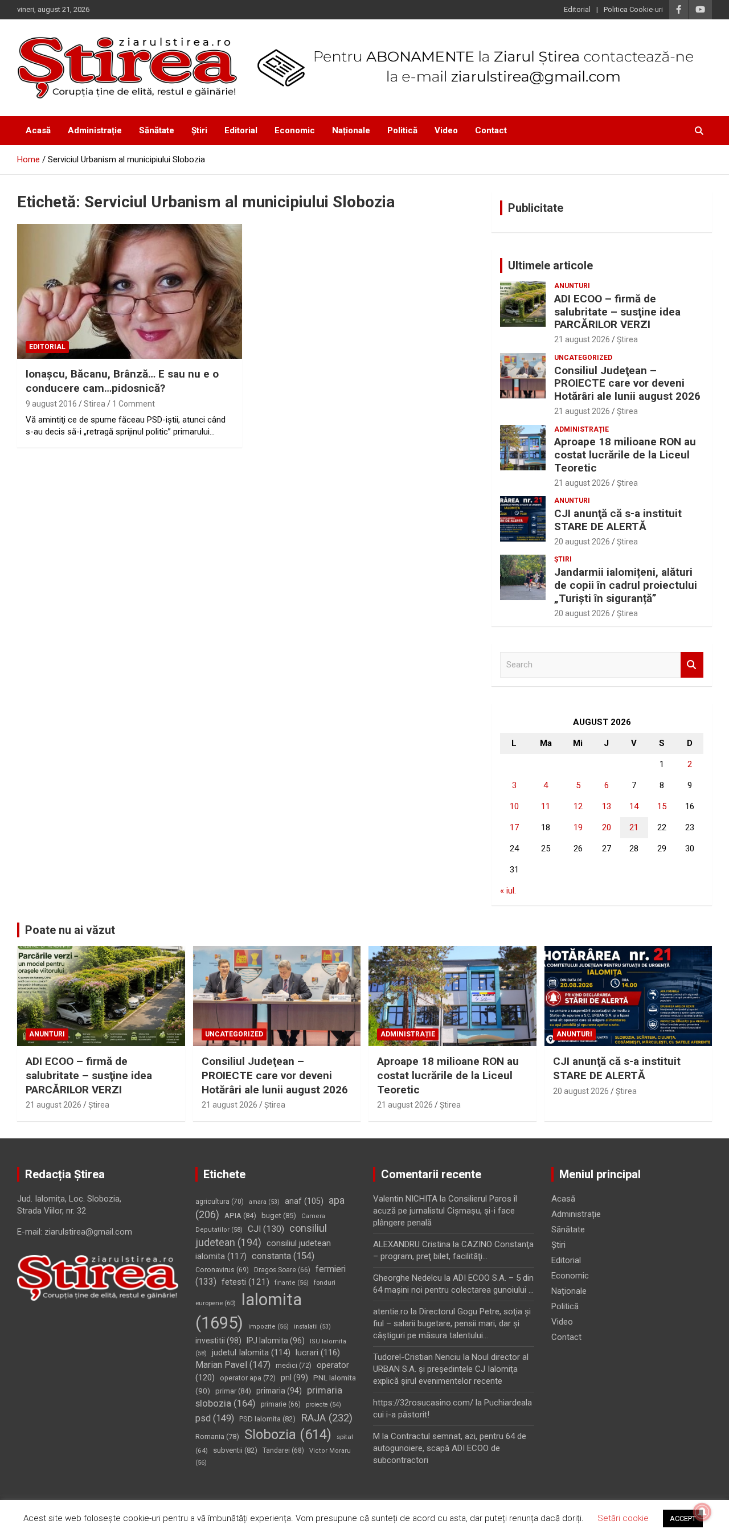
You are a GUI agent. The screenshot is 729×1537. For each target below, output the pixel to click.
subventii (235, 1450)
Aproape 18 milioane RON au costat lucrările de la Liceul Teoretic (625, 454)
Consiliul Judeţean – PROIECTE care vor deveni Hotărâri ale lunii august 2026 (627, 383)
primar (233, 1391)
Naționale (351, 130)
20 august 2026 (582, 541)
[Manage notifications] (702, 1512)
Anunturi (572, 286)
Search (692, 665)
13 (606, 806)
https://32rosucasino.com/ (423, 1402)
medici (294, 1366)
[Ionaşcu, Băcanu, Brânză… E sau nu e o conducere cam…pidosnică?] (130, 291)
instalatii (312, 1326)
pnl (294, 1377)
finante (292, 1282)
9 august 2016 (51, 403)
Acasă (38, 130)
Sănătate (156, 130)
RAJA (327, 1418)
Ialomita (248, 1311)
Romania (217, 1436)
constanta (283, 1256)
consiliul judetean (261, 1235)
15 (661, 806)
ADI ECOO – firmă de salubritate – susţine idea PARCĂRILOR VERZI (617, 311)
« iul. (508, 891)
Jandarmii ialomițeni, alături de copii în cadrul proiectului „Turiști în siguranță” (625, 585)
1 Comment (133, 403)
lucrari (318, 1352)
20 (606, 827)
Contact (491, 130)
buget (278, 1215)
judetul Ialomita (251, 1352)
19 (578, 827)
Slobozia (287, 1434)
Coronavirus (222, 1270)
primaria (279, 1390)
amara (264, 1202)
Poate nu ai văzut (70, 930)
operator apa (248, 1378)
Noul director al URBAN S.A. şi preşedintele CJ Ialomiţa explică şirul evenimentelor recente (451, 1369)
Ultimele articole (550, 265)
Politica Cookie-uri (633, 9)
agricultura (219, 1202)
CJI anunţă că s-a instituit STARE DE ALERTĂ (618, 520)
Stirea (94, 403)
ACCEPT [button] (683, 1518)
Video (446, 130)
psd (214, 1418)
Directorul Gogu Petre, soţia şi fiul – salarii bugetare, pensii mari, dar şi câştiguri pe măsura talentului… (452, 1323)
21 (633, 827)
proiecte (323, 1404)
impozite (268, 1326)
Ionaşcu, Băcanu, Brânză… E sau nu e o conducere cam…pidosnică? (122, 381)
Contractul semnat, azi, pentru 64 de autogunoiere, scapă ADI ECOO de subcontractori (449, 1448)
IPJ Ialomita (276, 1340)
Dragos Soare (282, 1270)
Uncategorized (583, 358)
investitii (218, 1340)
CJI (266, 1229)
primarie (281, 1404)
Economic (295, 130)
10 (514, 806)
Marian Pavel (233, 1364)
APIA (240, 1215)
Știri (199, 130)
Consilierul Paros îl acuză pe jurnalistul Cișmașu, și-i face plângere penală (445, 1211)
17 (514, 827)
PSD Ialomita (267, 1419)
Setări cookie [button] (623, 1518)
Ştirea (627, 339)
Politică (402, 130)
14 (633, 806)
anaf (304, 1201)
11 (545, 806)
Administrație (95, 130)
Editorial (577, 9)
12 (578, 806)
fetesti (245, 1282)
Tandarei (283, 1450)
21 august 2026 (582, 339)
